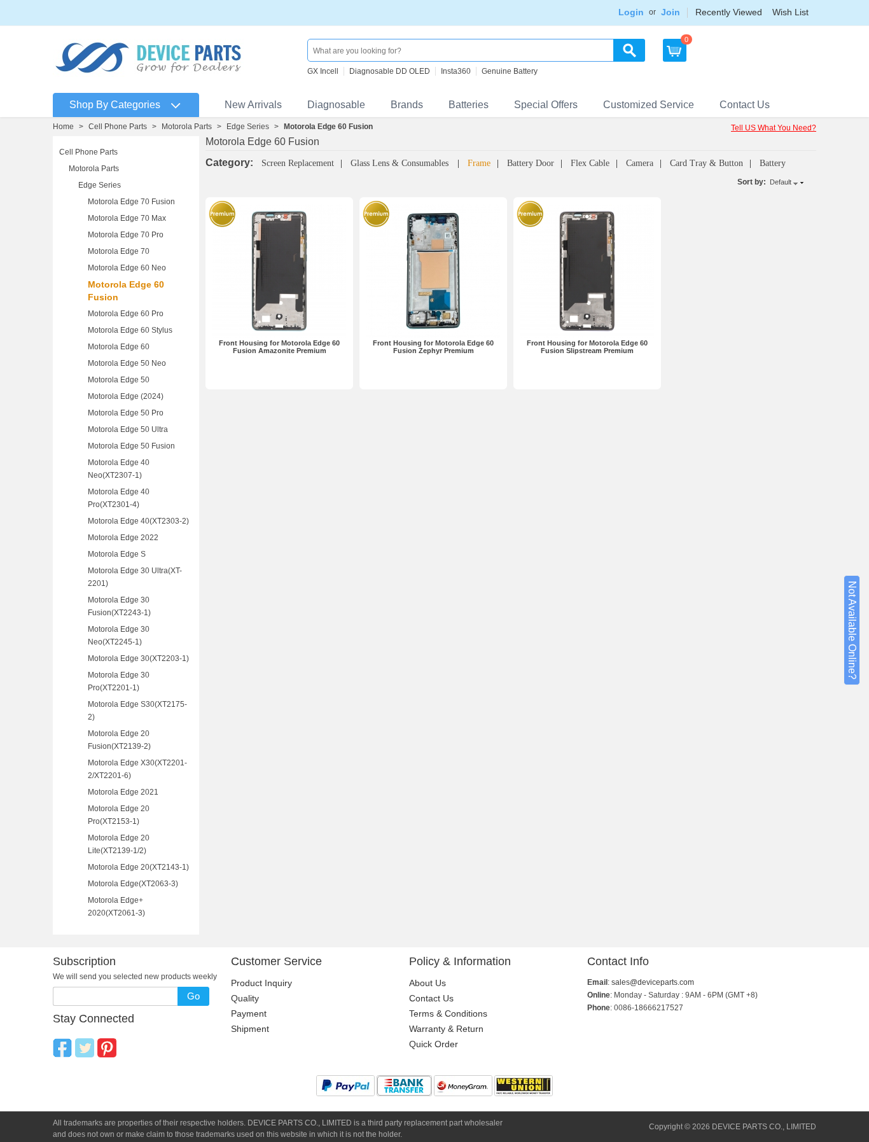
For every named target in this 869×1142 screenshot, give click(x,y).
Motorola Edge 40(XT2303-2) (138, 521)
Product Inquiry (261, 983)
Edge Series (247, 126)
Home (63, 126)
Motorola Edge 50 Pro (125, 412)
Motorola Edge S (117, 554)
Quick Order (433, 1044)
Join (670, 12)
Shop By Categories (114, 104)
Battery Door (530, 163)
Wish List (790, 12)
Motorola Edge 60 (118, 346)
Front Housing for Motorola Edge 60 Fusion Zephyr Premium (433, 346)
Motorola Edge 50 (118, 379)
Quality (245, 998)
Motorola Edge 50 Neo (127, 363)
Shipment (250, 1029)
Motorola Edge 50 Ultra (128, 429)
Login (631, 12)
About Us (427, 983)
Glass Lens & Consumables (401, 163)
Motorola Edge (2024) (125, 396)
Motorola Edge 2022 (123, 537)
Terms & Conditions (448, 1013)
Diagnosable (336, 104)
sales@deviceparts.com (652, 982)
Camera (639, 163)
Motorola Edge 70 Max (127, 218)
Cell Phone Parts (117, 126)
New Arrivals (253, 104)
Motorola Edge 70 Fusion (131, 201)
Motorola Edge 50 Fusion (131, 446)
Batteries (468, 104)
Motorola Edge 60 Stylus (130, 330)
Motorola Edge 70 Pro (125, 234)
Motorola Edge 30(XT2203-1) (138, 658)
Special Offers (546, 104)
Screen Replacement (297, 163)
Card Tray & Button (706, 163)
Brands (407, 104)
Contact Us (745, 104)
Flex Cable (590, 163)
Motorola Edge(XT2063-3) (133, 883)
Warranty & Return (446, 1029)
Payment (249, 1013)
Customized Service (648, 104)
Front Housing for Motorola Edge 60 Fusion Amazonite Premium (279, 346)
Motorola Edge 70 (118, 251)
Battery (773, 163)
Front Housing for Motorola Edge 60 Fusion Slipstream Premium (587, 346)
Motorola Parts (187, 126)
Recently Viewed (728, 12)
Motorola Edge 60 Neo (127, 267)
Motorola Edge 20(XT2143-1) (138, 867)
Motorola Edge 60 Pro (125, 313)
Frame (479, 163)
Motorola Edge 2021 (123, 792)
